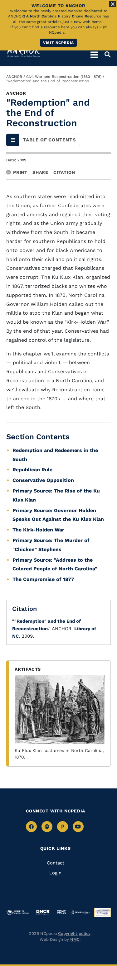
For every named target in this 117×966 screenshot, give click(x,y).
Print (20, 172)
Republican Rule (32, 470)
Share (40, 172)
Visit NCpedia (58, 42)
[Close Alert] (112, 4)
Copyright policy (74, 933)
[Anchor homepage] (23, 51)
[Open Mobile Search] (104, 54)
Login (55, 873)
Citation (64, 172)
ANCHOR (14, 76)
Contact (55, 863)
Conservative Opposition (43, 480)
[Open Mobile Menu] (94, 54)
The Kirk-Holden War (38, 530)
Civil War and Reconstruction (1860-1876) (63, 76)
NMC (75, 939)
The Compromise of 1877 (43, 579)
